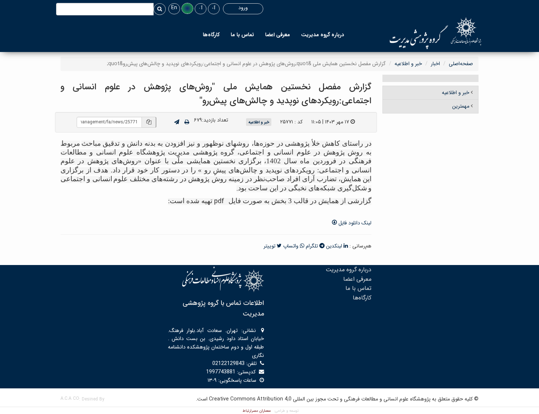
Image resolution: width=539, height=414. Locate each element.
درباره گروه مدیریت (322, 35)
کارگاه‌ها (211, 35)
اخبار (435, 64)
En (174, 8)
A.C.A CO (69, 398)
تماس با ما (242, 35)
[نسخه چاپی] (187, 122)
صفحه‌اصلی (461, 64)
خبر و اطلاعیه (408, 64)
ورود (243, 8)
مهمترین (460, 106)
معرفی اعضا (277, 35)
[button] (187, 8)
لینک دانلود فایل (354, 223)
